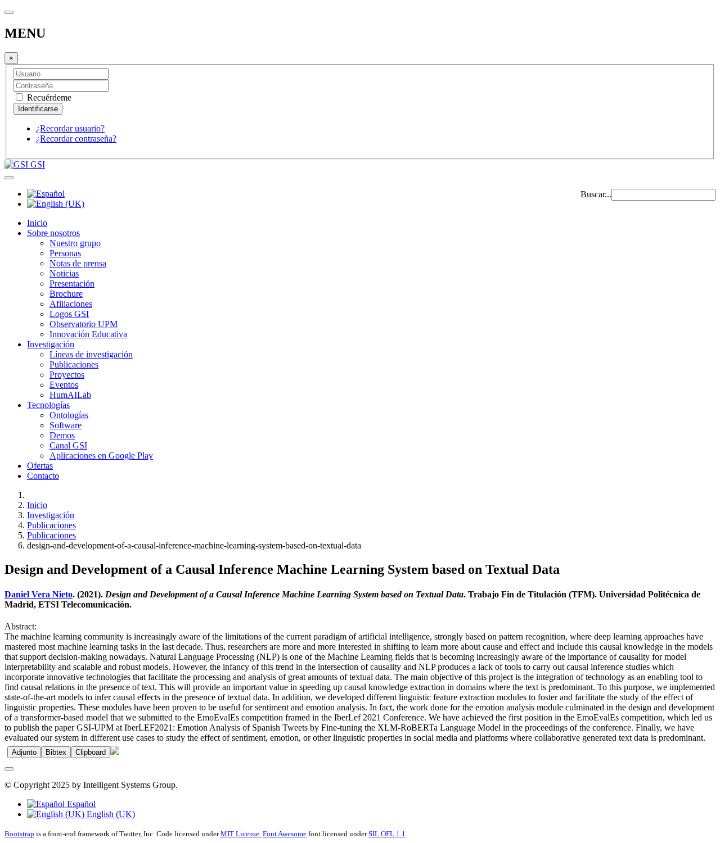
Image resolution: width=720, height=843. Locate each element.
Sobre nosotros (53, 233)
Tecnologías (48, 405)
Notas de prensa (78, 263)
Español (80, 804)
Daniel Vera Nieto (38, 594)
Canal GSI (68, 445)
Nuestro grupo (75, 243)
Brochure (66, 293)
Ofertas (40, 465)
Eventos (64, 384)
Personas (65, 253)
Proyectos (67, 374)
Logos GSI (69, 314)
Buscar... (595, 194)
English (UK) (109, 814)
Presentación (72, 283)
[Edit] (114, 751)
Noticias (64, 273)
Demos (62, 435)
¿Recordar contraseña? (76, 138)
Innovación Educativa (88, 334)
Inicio (37, 223)
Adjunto (24, 752)
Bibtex (56, 752)
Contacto (43, 476)
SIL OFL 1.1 (387, 834)
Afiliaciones (71, 304)
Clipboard (90, 752)
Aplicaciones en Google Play (101, 455)
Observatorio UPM (84, 324)
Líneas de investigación (91, 354)
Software (66, 425)
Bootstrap (19, 834)
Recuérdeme (48, 97)
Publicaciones (74, 364)
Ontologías (69, 415)
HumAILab (70, 395)
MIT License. (240, 834)
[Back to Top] (9, 769)
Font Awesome (285, 834)
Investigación (50, 344)
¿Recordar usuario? (70, 128)
